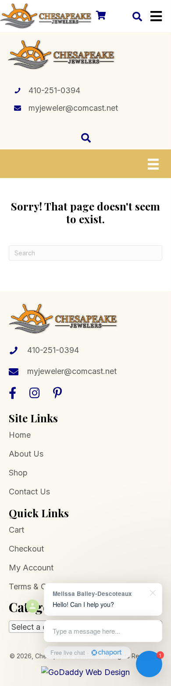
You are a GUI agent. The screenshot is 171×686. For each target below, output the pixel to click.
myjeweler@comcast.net (73, 108)
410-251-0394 (54, 90)
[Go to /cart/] (100, 16)
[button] (12, 393)
